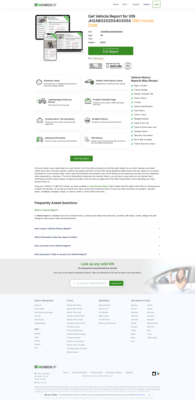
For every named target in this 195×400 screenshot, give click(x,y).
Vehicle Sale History (74, 305)
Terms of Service (79, 372)
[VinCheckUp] (45, 4)
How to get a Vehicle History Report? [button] (53, 228)
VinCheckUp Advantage (43, 312)
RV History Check (73, 327)
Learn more (140, 395)
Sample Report (40, 323)
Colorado (134, 320)
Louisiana (150, 316)
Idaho (133, 338)
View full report (81, 158)
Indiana (149, 305)
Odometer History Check (76, 323)
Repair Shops (104, 316)
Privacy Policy (96, 372)
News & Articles (104, 305)
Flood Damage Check (75, 330)
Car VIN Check (104, 320)
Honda (148, 20)
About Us (38, 305)
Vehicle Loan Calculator (75, 341)
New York (150, 327)
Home (65, 372)
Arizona (134, 309)
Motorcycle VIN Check (107, 323)
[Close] (149, 394)
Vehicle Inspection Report (76, 334)
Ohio (149, 330)
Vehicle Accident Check (76, 316)
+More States (152, 338)
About (115, 4)
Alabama (134, 305)
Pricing (37, 341)
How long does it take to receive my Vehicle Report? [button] (61, 254)
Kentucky (150, 312)
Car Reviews (103, 312)
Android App (39, 320)
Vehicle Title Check (74, 312)
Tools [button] (124, 4)
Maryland (150, 320)
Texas (149, 334)
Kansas (149, 309)
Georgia (134, 327)
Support (136, 4)
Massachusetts (152, 323)
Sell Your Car (103, 309)
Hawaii (133, 330)
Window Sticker (72, 352)
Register (146, 4)
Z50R (93, 25)
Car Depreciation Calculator (77, 348)
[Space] (45, 366)
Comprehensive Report (98, 186)
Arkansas (134, 312)
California (134, 316)
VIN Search (99, 58)
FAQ (36, 348)
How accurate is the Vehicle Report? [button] (53, 246)
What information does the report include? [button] (56, 237)
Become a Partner (114, 372)
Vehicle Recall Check (74, 309)
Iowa (133, 341)
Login (156, 4)
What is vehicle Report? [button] (46, 210)
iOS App (38, 316)
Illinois (133, 334)
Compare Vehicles (73, 338)
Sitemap (129, 372)
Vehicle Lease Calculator (76, 345)
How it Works (39, 309)
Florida (133, 323)
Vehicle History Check (75, 320)
